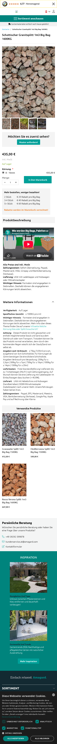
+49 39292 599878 (15, 536)
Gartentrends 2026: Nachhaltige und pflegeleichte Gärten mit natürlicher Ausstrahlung (27, 649)
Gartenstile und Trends (20, 644)
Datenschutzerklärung (11, 717)
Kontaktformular (14, 546)
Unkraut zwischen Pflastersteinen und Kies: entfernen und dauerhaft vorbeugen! (27, 601)
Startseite (5, 29)
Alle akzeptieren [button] (15, 738)
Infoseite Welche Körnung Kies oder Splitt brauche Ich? (24, 328)
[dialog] (28, 717)
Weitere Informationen (18, 302)
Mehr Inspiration (28, 661)
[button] (28, 733)
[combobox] (53, 694)
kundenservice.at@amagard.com (22, 541)
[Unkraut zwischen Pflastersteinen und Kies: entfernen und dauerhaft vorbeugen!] (28, 577)
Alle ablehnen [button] (42, 738)
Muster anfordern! (28, 142)
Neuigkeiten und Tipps (20, 596)
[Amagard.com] (16, 11)
